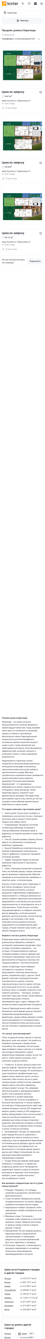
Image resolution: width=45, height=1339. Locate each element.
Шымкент (8, 1306)
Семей (7, 1286)
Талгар (7, 1294)
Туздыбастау (10, 1290)
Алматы (8, 1298)
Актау (6, 1309)
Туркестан (8, 1302)
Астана (7, 1282)
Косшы (7, 1278)
